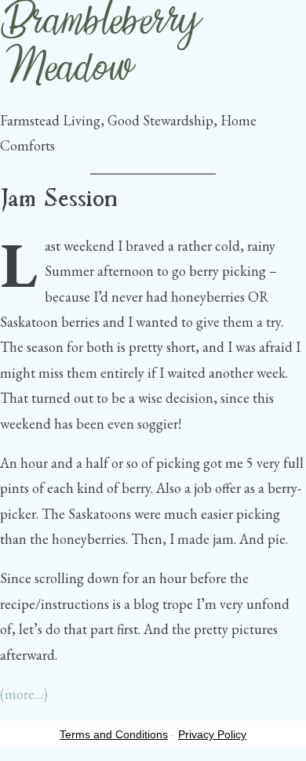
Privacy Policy (212, 734)
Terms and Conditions (114, 734)
